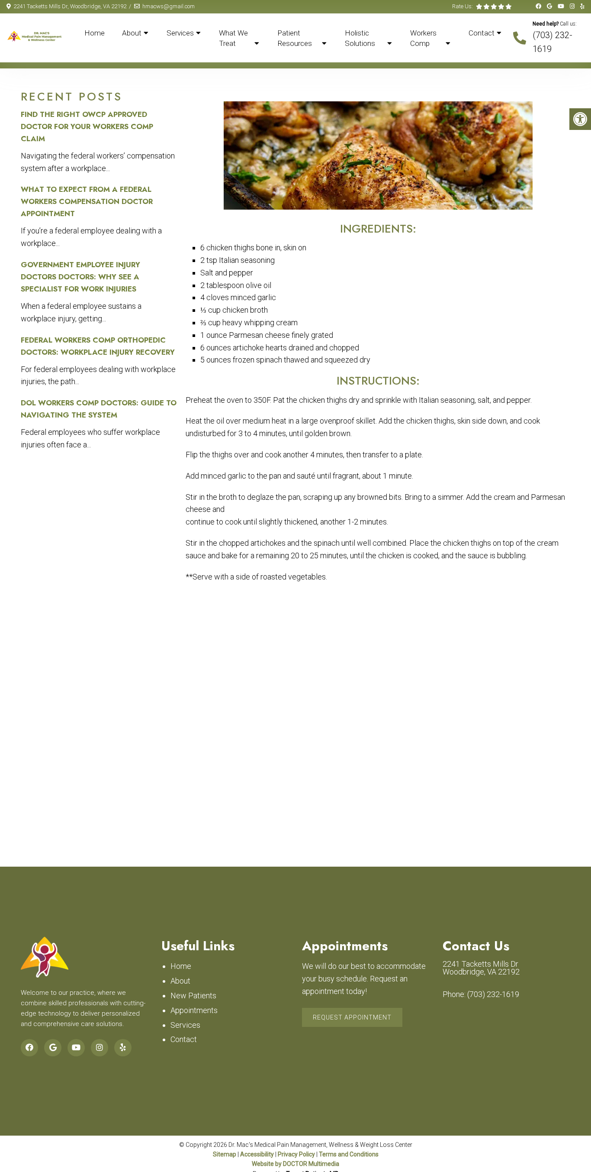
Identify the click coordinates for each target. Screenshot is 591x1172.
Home (94, 33)
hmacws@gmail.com (168, 6)
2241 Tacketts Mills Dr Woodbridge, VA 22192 (481, 968)
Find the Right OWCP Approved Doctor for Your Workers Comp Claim (87, 126)
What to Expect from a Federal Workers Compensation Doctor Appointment (87, 201)
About (131, 33)
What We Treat (233, 38)
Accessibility (257, 1154)
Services (180, 33)
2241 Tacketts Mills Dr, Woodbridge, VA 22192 (70, 6)
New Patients (193, 995)
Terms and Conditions (349, 1154)
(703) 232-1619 (493, 994)
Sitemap (224, 1154)
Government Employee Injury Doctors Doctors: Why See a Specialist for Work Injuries (80, 276)
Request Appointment (352, 1017)
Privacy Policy (296, 1154)
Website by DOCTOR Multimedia (295, 1163)
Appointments (194, 1010)
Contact (482, 33)
